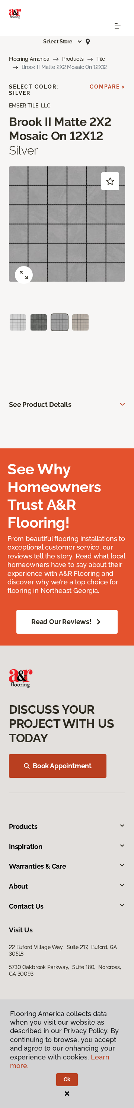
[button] (63, 41)
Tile (100, 59)
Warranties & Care (37, 866)
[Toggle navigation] (117, 26)
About (18, 886)
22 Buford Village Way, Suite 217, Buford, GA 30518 (63, 950)
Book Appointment (62, 766)
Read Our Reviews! (61, 622)
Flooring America (29, 59)
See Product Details (40, 404)
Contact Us (26, 906)
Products (73, 59)
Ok (67, 1079)
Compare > (107, 87)
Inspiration (25, 846)
